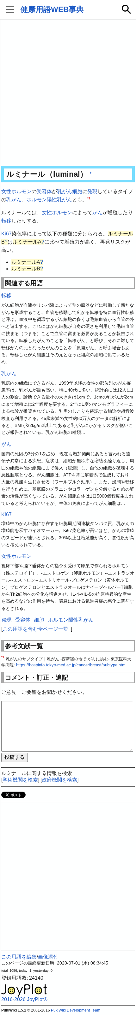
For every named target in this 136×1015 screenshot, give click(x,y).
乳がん (64, 191)
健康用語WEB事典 (52, 9)
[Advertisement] (68, 93)
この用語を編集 (19, 956)
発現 (92, 191)
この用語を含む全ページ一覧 (35, 629)
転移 (6, 220)
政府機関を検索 (59, 779)
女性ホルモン (16, 191)
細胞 (77, 191)
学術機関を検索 (20, 779)
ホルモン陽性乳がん (49, 199)
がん (97, 212)
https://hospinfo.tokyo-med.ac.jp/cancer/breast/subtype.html (71, 665)
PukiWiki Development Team (75, 1010)
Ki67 (6, 233)
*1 (88, 198)
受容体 (44, 191)
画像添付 (48, 956)
